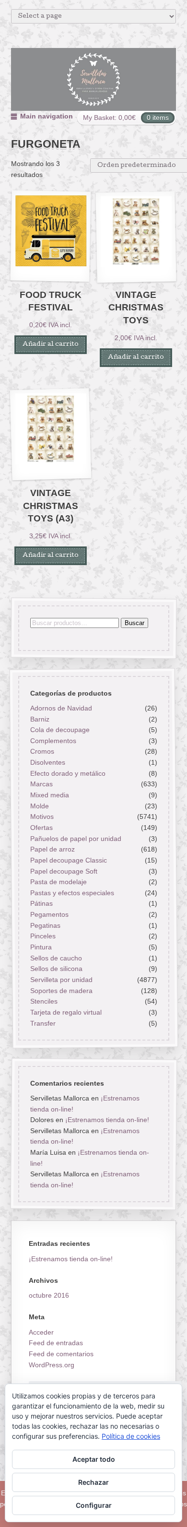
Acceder (41, 1332)
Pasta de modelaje (58, 882)
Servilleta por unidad (61, 979)
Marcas (41, 784)
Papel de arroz (52, 849)
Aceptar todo (93, 1459)
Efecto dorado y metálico (67, 773)
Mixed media (49, 795)
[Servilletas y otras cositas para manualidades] (93, 79)
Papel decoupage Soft (63, 871)
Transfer (42, 1023)
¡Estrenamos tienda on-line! (107, 1120)
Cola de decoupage (59, 730)
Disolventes (47, 762)
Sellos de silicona (56, 969)
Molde (39, 806)
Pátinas (41, 904)
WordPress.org (51, 1365)
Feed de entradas (56, 1343)
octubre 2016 (49, 1295)
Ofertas (41, 827)
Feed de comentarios (61, 1354)
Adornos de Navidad (61, 708)
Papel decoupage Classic (68, 860)
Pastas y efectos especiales (72, 893)
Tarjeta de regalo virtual (65, 1012)
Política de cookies (131, 1436)
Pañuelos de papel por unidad (75, 838)
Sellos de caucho (56, 958)
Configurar (94, 1505)
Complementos (53, 741)
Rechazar (93, 1482)
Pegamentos (49, 914)
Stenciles (43, 1002)
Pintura (40, 947)
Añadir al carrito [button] (51, 345)
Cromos (42, 752)
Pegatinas (45, 925)
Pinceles (42, 936)
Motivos (41, 817)
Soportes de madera (61, 990)
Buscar (134, 623)
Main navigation (46, 116)
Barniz (39, 719)
